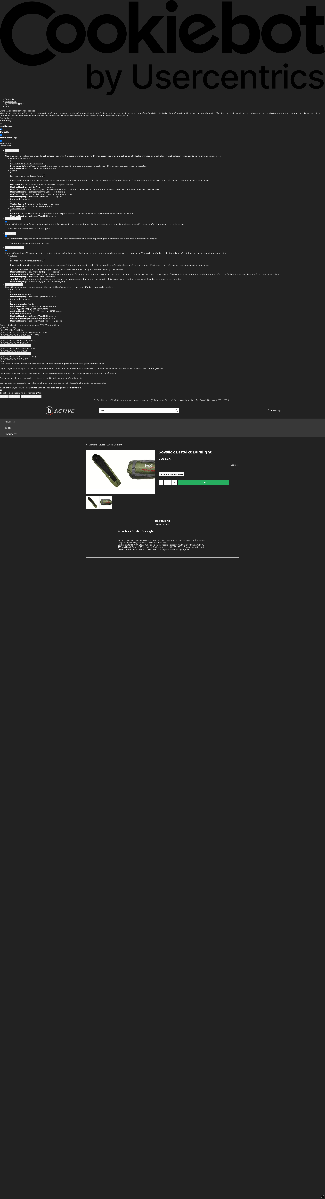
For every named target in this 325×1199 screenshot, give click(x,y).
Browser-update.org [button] (20, 159)
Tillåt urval (14, 396)
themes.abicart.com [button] (20, 200)
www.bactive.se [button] (17, 209)
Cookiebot (55, 325)
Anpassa (26, 396)
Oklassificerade (14, 284)
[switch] (1, 129)
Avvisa (4, 396)
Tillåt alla (36, 396)
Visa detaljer (6, 143)
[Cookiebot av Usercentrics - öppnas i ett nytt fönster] (162, 95)
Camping (93, 445)
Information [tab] (11, 101)
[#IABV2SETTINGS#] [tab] (14, 104)
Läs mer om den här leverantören (26, 163)
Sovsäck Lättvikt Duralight (110, 445)
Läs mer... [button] (235, 465)
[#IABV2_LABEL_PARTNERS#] (15, 353)
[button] (273, 410)
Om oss (7, 428)
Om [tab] (7, 106)
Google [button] (13, 172)
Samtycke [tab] (10, 99)
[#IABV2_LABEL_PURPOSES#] (15, 337)
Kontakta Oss (10, 434)
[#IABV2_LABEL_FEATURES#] (15, 345)
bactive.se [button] (15, 290)
